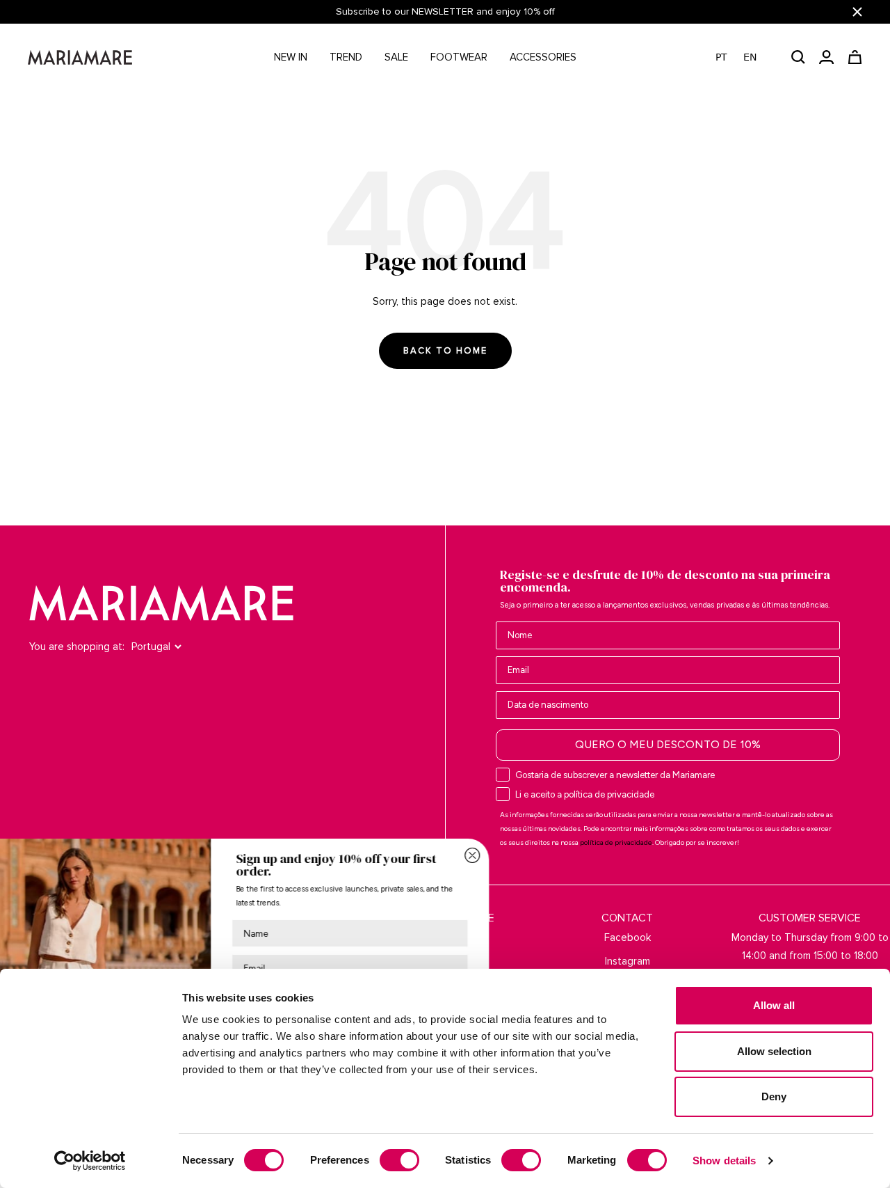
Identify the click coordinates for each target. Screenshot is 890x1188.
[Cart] (855, 57)
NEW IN (290, 57)
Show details (724, 1160)
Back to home (445, 350)
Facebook (627, 937)
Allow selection (774, 1051)
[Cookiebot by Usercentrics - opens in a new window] (90, 1160)
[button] (743, 57)
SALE (396, 57)
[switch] (399, 1160)
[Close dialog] (553, 855)
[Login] (826, 57)
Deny (773, 1096)
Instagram (627, 961)
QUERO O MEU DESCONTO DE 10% (668, 744)
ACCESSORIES (543, 57)
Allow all (774, 1005)
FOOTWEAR (458, 57)
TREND (346, 57)
